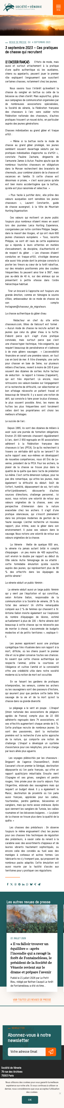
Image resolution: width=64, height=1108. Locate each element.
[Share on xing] (35, 884)
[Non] (60, 1093)
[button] (58, 6)
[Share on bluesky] (31, 884)
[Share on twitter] (11, 884)
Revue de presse (17, 42)
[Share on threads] (15, 884)
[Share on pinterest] (19, 884)
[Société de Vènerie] (23, 7)
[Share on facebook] (8, 884)
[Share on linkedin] (23, 884)
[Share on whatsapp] (27, 884)
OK (30, 1099)
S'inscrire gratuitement (51, 1052)
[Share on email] (39, 884)
